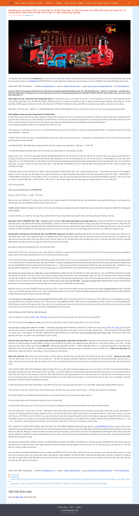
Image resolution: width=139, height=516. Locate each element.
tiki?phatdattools (123, 86)
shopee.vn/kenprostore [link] (72, 86)
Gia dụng (73, 3)
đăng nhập (19, 497)
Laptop (66, 3)
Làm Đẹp (58, 3)
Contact (78, 507)
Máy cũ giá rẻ (98, 3)
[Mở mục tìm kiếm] (129, 3)
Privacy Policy (63, 507)
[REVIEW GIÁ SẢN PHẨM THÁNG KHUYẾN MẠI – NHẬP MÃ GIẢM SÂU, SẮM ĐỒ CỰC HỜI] (11, 3)
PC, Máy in (89, 3)
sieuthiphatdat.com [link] (48, 86)
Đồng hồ (115, 3)
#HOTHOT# (39, 3)
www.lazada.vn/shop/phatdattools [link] (100, 86)
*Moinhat (23, 3)
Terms (72, 507)
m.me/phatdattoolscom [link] (102, 426)
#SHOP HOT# (49, 3)
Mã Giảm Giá (31, 3)
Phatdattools (33, 81)
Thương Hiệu (15, 475)
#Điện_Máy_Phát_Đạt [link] (39, 317)
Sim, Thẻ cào (107, 3)
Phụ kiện (80, 3)
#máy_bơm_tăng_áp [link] (114, 327)
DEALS (17, 3)
